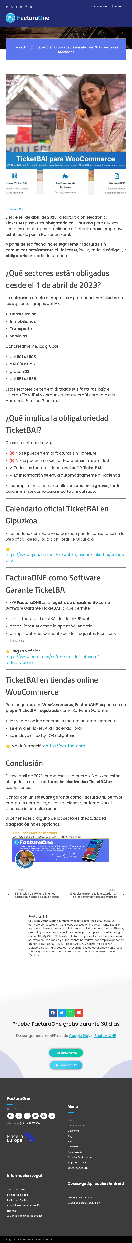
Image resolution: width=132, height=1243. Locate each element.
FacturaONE (16, 209)
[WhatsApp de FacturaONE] (70, 1013)
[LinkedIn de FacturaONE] (31, 7)
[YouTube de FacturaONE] (26, 6)
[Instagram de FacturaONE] (12, 7)
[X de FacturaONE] (22, 7)
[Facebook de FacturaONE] (17, 7)
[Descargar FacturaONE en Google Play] (7, 7)
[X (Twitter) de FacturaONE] (62, 1013)
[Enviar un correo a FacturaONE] (79, 1013)
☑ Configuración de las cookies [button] (24, 1215)
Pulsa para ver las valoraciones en (66, 1001)
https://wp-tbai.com (65, 746)
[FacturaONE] (27, 18)
